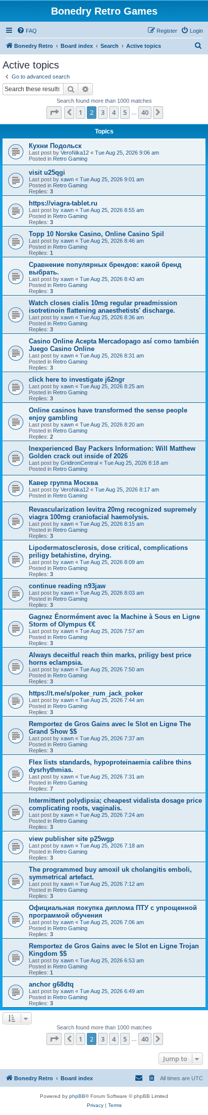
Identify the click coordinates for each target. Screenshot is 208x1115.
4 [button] (114, 112)
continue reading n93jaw (67, 586)
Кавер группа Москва (63, 482)
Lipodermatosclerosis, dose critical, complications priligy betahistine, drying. (108, 551)
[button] (54, 112)
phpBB (77, 1096)
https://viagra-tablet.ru (63, 203)
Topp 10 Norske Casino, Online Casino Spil (96, 234)
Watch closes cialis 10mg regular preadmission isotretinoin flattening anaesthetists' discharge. (103, 306)
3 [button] (103, 112)
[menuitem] (27, 31)
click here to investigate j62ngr (77, 379)
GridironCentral (79, 463)
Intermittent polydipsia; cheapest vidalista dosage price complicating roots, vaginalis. (115, 804)
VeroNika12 (75, 153)
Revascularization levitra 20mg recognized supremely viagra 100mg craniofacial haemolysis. (112, 513)
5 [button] (125, 112)
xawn (67, 179)
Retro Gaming (70, 159)
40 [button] (144, 112)
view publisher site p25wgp (71, 839)
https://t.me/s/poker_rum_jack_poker (86, 693)
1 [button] (80, 112)
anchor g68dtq (51, 984)
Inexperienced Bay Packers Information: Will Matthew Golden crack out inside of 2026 (112, 452)
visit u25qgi (47, 172)
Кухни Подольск (55, 146)
